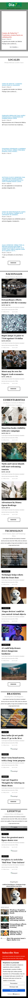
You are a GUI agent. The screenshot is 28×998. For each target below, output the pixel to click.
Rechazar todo (14, 987)
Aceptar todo (14, 990)
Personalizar (13, 983)
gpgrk (4, 39)
